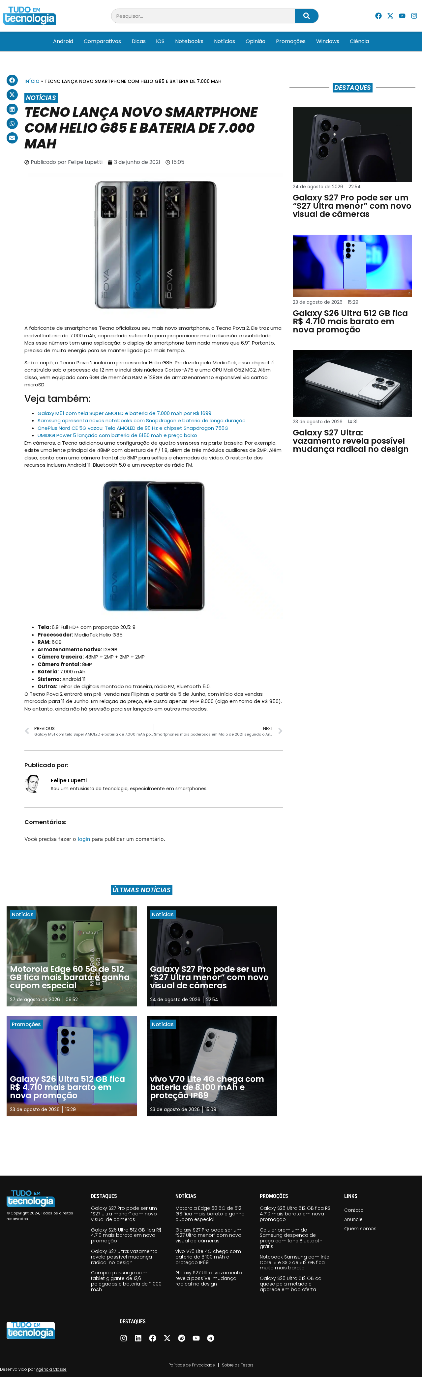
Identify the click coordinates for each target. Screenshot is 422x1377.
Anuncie (353, 1219)
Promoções (291, 41)
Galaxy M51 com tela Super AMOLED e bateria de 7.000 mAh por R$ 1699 (124, 413)
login (84, 839)
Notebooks (189, 41)
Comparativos (102, 41)
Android (63, 41)
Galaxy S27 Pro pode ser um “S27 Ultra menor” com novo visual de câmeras (124, 1214)
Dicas (139, 41)
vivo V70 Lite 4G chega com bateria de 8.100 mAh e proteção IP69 (208, 1257)
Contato (354, 1210)
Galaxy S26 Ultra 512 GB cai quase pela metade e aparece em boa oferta (291, 1284)
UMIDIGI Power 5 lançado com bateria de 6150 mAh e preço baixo (117, 435)
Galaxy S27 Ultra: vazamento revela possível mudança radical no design (124, 1257)
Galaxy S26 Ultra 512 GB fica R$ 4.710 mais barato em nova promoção (126, 1235)
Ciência (359, 41)
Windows (327, 41)
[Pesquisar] (306, 16)
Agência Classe (51, 1369)
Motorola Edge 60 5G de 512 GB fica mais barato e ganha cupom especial (210, 1214)
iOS (160, 41)
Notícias (224, 41)
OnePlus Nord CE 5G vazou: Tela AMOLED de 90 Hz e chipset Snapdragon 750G (133, 428)
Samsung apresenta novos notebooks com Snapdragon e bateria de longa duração (142, 420)
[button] (12, 80)
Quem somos (360, 1228)
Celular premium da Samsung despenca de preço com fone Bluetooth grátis (291, 1238)
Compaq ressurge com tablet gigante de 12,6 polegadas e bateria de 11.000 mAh (126, 1280)
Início (32, 81)
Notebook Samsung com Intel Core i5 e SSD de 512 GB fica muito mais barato (295, 1262)
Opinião (255, 41)
